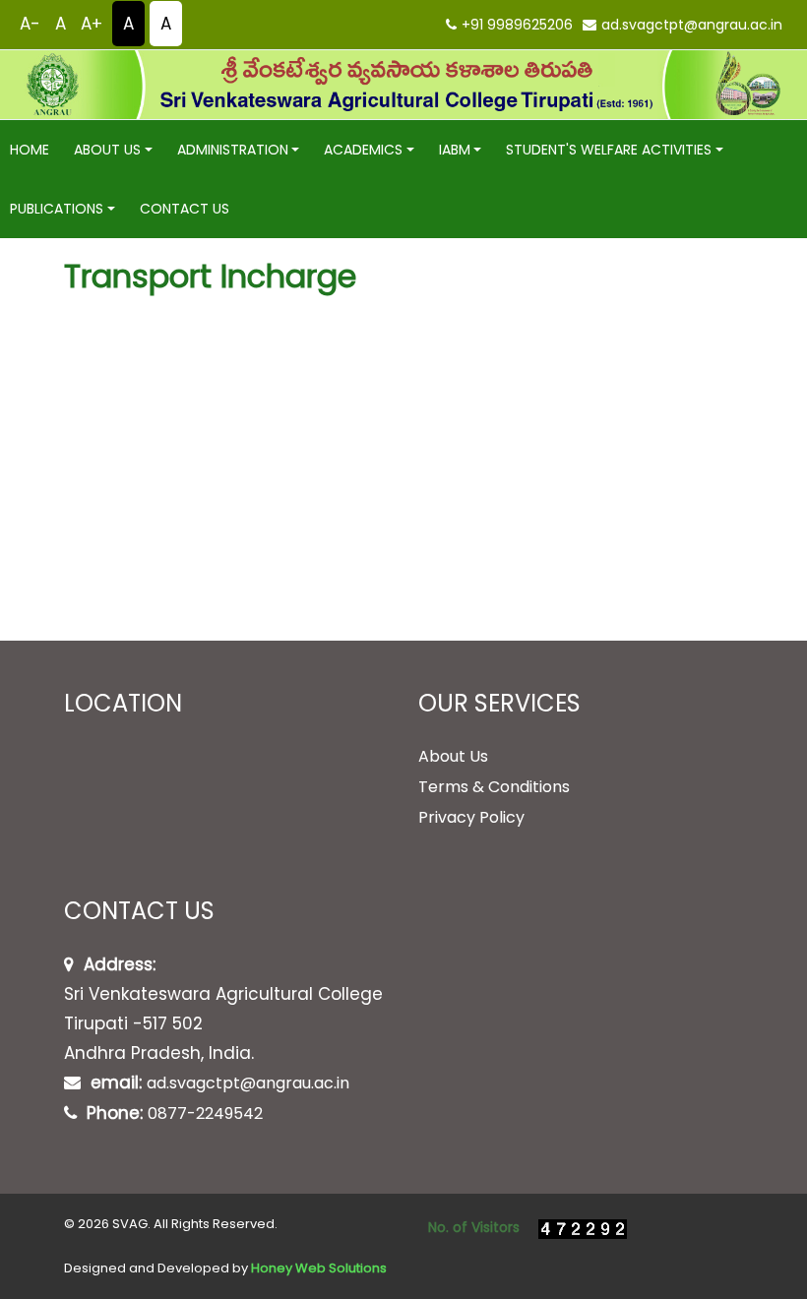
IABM (454, 149)
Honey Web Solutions (319, 1268)
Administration (232, 149)
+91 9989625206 (517, 24)
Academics (363, 149)
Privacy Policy (471, 817)
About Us (107, 149)
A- (30, 23)
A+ (91, 23)
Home (29, 149)
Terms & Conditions (494, 786)
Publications (56, 208)
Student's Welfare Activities (609, 149)
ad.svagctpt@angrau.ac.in (691, 24)
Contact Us (184, 208)
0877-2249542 (205, 1113)
